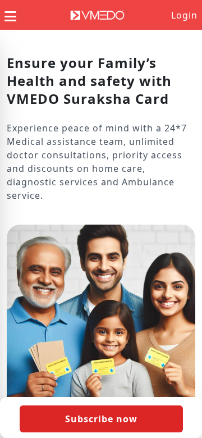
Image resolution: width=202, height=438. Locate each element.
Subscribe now (101, 419)
